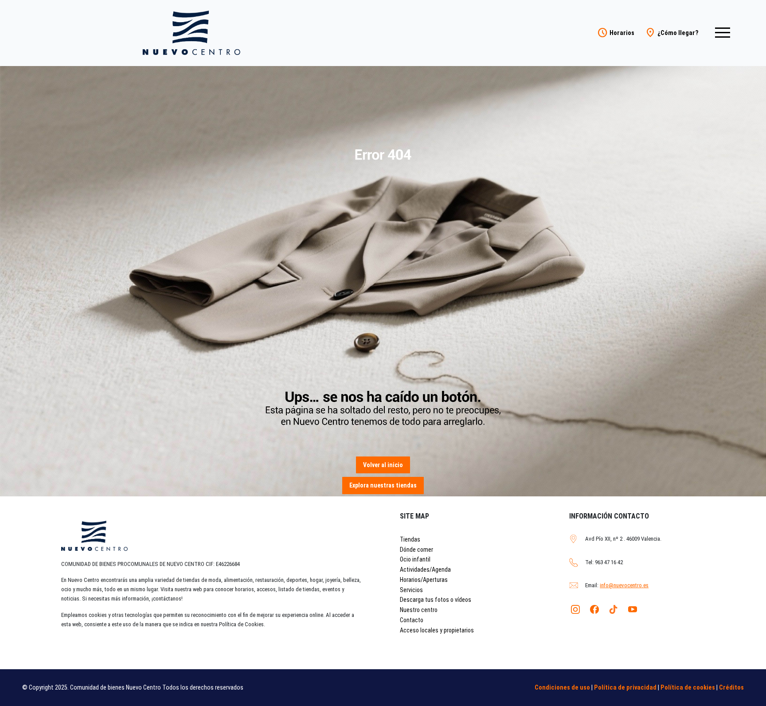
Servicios (411, 589)
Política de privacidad (625, 687)
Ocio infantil (415, 559)
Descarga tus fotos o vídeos (435, 599)
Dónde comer (416, 549)
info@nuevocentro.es (624, 585)
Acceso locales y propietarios (437, 630)
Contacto (411, 620)
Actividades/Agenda (425, 569)
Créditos (731, 687)
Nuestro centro (419, 609)
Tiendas (410, 539)
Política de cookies (687, 687)
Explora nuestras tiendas (383, 485)
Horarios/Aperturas (424, 579)
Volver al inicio (383, 464)
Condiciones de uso (562, 687)
